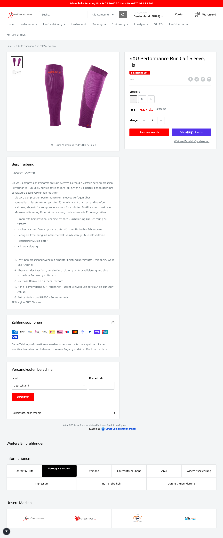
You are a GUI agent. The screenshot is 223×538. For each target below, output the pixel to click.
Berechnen (22, 397)
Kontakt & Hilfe (24, 471)
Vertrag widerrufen (59, 468)
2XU (131, 79)
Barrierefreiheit (111, 484)
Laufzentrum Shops (129, 471)
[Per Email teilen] (209, 79)
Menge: (133, 120)
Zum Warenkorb (149, 132)
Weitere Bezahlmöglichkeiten (191, 141)
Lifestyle (139, 24)
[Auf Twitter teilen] (203, 79)
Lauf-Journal (176, 24)
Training (98, 24)
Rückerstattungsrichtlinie (26, 413)
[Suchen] (123, 14)
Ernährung (118, 24)
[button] (6, 531)
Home (10, 24)
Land (14, 378)
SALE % (158, 24)
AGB (164, 471)
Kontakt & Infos (16, 35)
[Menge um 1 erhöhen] (161, 120)
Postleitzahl (96, 378)
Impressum (41, 484)
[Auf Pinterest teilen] (196, 79)
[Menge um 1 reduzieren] (143, 120)
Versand (94, 471)
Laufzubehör (79, 24)
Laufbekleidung (52, 24)
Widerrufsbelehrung (199, 471)
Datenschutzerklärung (181, 484)
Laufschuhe (26, 24)
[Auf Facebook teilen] (190, 79)
